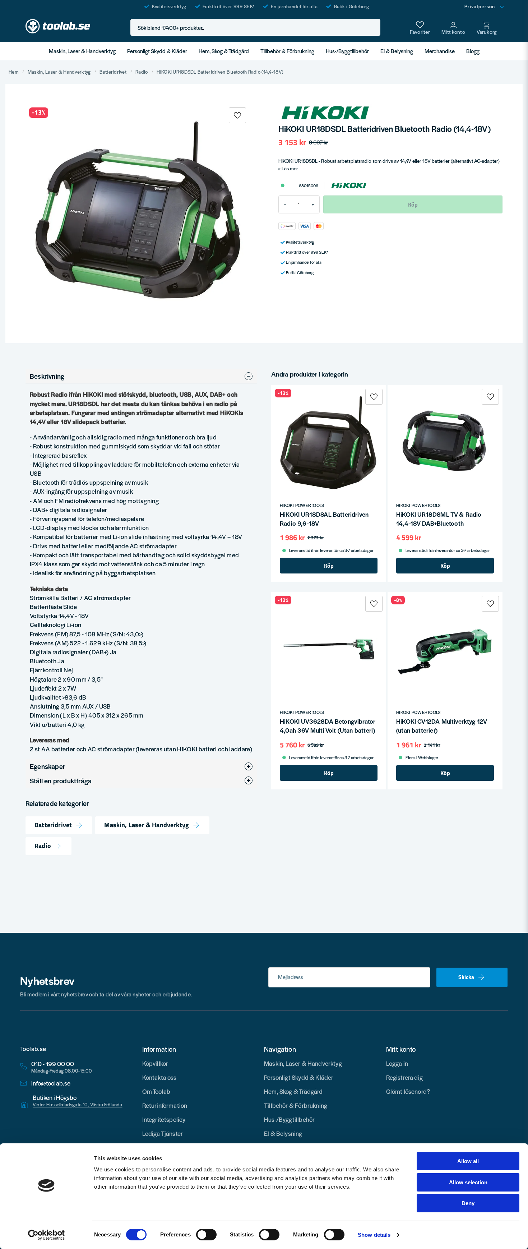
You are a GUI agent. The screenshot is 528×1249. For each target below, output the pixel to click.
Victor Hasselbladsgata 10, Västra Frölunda (77, 1104)
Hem (14, 71)
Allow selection (468, 1182)
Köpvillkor (155, 1063)
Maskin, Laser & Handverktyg (82, 51)
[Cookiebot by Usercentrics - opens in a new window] (46, 1235)
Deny (468, 1203)
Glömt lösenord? (408, 1091)
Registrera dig (404, 1077)
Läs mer (290, 168)
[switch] (206, 1234)
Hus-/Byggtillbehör (347, 51)
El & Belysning (396, 51)
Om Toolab (156, 1091)
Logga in (397, 1063)
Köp (329, 565)
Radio (141, 71)
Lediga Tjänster (162, 1133)
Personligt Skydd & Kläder (157, 51)
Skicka (466, 977)
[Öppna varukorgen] (486, 27)
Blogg (473, 51)
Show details (374, 1235)
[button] (373, 27)
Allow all (468, 1161)
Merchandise (440, 51)
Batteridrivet (112, 71)
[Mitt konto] (453, 27)
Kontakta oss (159, 1077)
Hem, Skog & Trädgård (224, 51)
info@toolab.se (51, 1083)
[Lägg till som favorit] (420, 27)
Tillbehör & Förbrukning (287, 51)
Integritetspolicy (164, 1119)
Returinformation (164, 1105)
